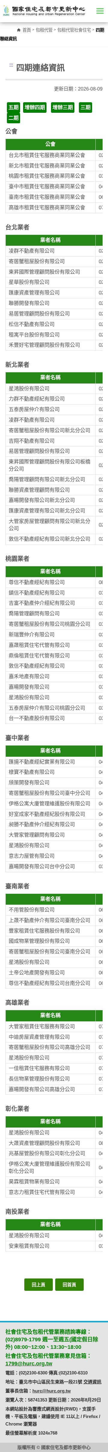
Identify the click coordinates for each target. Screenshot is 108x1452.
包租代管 (44, 30)
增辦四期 (35, 107)
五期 (13, 107)
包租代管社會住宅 (74, 30)
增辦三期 (62, 107)
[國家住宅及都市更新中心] (44, 10)
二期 (13, 118)
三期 (85, 107)
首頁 (26, 30)
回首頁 (69, 1284)
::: (11, 64)
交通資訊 (92, 1381)
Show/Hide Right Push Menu (100, 11)
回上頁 (38, 1284)
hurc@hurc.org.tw (51, 1390)
